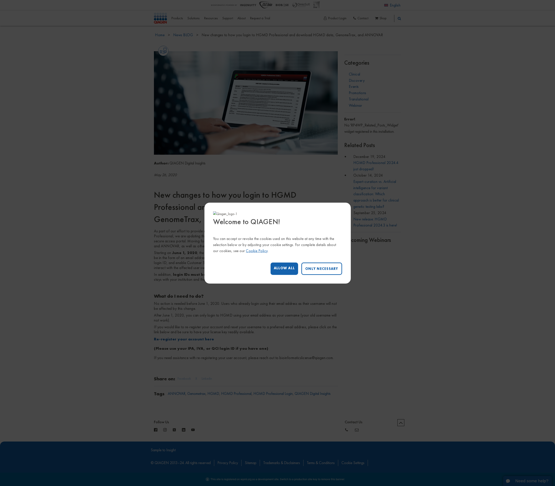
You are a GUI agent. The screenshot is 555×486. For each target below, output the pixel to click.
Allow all (284, 268)
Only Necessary (321, 268)
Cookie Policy (257, 250)
